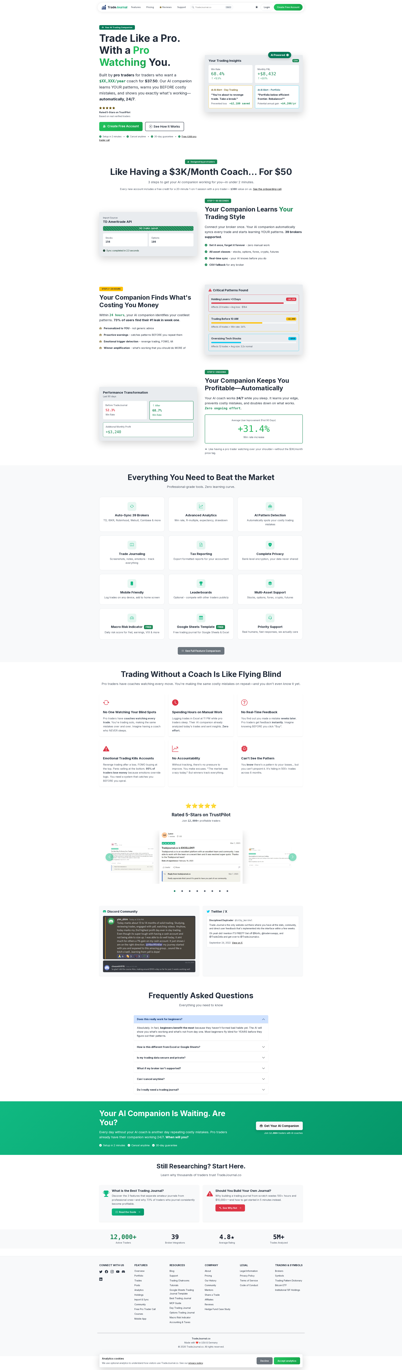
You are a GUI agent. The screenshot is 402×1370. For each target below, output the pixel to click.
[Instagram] (112, 1271)
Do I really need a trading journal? (158, 1089)
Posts (137, 1285)
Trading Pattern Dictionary (288, 1280)
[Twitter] (100, 1271)
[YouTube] (117, 1271)
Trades (138, 1280)
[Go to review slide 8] (227, 891)
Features (136, 7)
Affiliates (209, 1299)
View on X (237, 942)
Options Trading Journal (182, 1312)
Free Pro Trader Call (145, 1309)
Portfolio (138, 1275)
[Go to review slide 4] (197, 891)
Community (140, 1304)
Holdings (139, 1294)
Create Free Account (288, 7)
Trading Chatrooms (179, 1280)
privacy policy (195, 1363)
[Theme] (257, 7)
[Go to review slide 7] (219, 891)
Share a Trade (212, 1294)
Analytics (139, 1290)
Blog (172, 1271)
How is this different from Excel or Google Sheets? (168, 1047)
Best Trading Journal (180, 1298)
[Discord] (123, 1271)
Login (267, 7)
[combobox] (211, 7)
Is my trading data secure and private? (161, 1057)
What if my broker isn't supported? (159, 1068)
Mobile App (140, 1318)
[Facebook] (106, 1271)
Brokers (279, 1271)
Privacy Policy (247, 1275)
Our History (210, 1280)
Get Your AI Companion (281, 1126)
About (208, 1271)
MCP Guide (175, 1303)
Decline (264, 1360)
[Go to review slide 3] (189, 891)
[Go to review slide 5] (204, 891)
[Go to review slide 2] (182, 891)
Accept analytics (287, 1360)
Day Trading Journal (180, 1308)
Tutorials (174, 1285)
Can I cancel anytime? (151, 1079)
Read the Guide (128, 1212)
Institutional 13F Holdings (287, 1290)
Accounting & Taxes (180, 1322)
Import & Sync (141, 1299)
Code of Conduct (249, 1285)
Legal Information (249, 1271)
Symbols (279, 1275)
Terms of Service (249, 1280)
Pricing (150, 7)
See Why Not (230, 1208)
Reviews (167, 7)
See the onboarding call (267, 189)
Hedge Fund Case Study (217, 1309)
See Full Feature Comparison (203, 650)
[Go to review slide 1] (174, 891)
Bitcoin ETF (281, 1285)
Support (181, 7)
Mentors (209, 1290)
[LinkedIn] (100, 1279)
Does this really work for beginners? (159, 1019)
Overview (139, 1271)
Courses (138, 1313)
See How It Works (167, 126)
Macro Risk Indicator (180, 1317)
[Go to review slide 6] (212, 891)
